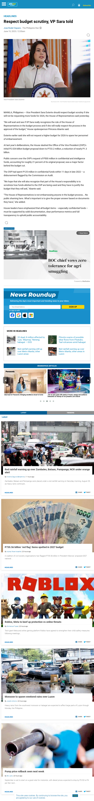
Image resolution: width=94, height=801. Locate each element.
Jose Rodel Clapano (12, 28)
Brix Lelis (9, 776)
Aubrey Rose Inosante (14, 551)
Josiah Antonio (12, 701)
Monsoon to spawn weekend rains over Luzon (30, 696)
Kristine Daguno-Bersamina (15, 477)
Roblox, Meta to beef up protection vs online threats (33, 621)
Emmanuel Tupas (12, 626)
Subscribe (87, 5)
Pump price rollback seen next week (24, 771)
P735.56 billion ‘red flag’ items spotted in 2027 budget (34, 547)
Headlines (10, 16)
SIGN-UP (73, 307)
